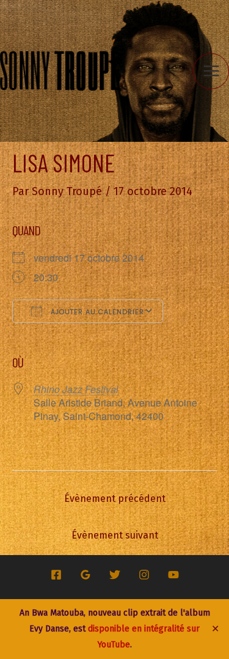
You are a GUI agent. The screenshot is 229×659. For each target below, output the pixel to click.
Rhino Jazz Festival (76, 389)
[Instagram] (144, 574)
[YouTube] (173, 574)
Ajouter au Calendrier (96, 312)
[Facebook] (56, 574)
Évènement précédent (114, 498)
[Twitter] (114, 574)
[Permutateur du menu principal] (211, 71)
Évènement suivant (114, 535)
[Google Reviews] (85, 574)
